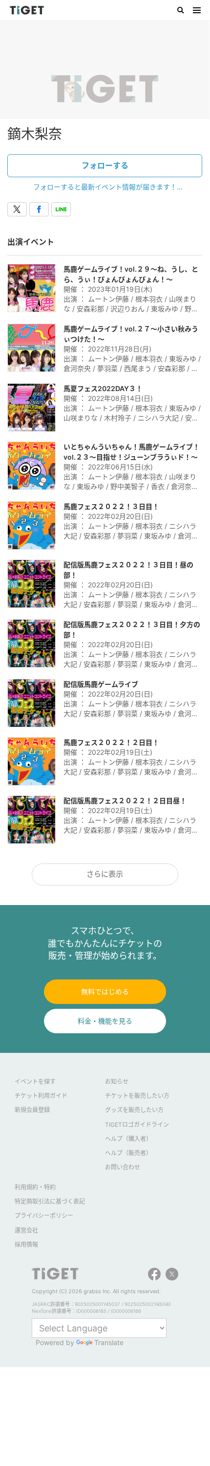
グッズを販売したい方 (134, 1110)
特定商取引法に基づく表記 (50, 1201)
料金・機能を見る (105, 1021)
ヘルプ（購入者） (128, 1138)
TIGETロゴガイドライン (137, 1124)
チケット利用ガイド (41, 1095)
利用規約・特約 (35, 1187)
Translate (109, 1342)
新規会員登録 (32, 1110)
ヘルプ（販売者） (128, 1153)
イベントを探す (35, 1081)
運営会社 (26, 1230)
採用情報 (26, 1244)
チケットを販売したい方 (137, 1095)
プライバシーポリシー (44, 1215)
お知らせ (116, 1081)
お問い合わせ (122, 1167)
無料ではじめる (105, 991)
